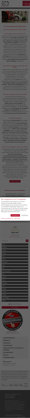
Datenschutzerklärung (7, 218)
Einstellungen (25, 215)
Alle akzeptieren (15, 215)
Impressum (17, 218)
